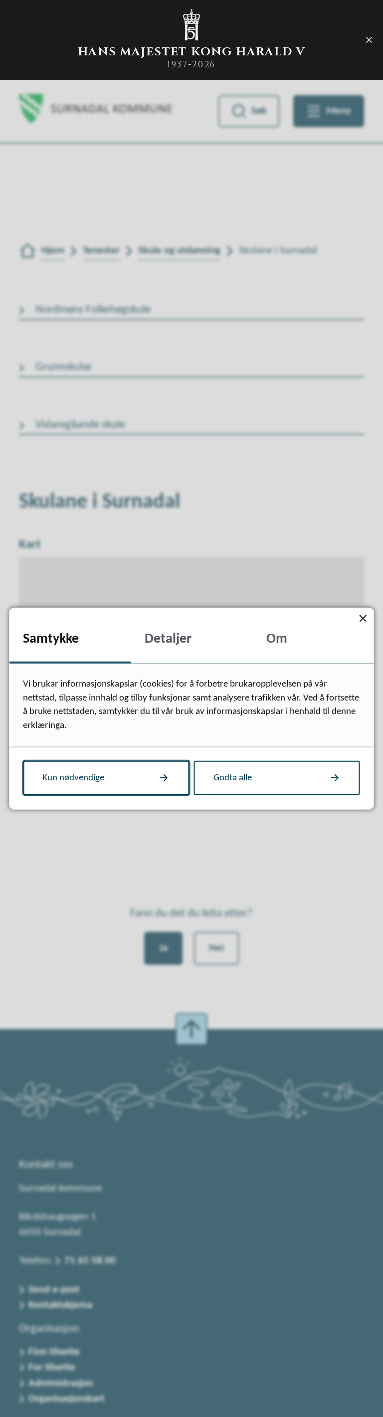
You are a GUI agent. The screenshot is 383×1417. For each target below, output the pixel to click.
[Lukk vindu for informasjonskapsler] (363, 618)
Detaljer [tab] (168, 639)
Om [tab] (276, 639)
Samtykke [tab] (51, 639)
